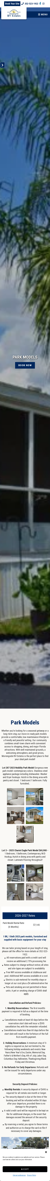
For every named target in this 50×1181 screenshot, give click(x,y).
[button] (46, 1152)
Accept (25, 1169)
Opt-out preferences (19, 1175)
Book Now (25, 365)
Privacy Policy (31, 1175)
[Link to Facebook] (40, 3)
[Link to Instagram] (43, 3)
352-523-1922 (31, 3)
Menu (44, 14)
